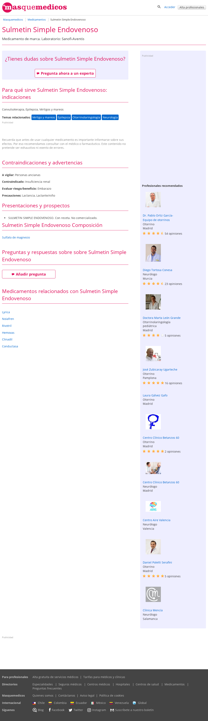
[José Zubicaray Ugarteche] (153, 360)
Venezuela (122, 703)
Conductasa (10, 346)
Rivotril (7, 326)
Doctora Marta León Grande (162, 318)
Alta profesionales (192, 7)
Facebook (58, 710)
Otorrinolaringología (86, 117)
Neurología (110, 117)
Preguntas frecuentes (47, 688)
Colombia (60, 703)
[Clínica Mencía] (153, 601)
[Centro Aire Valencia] (153, 511)
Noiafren (8, 319)
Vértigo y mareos (43, 117)
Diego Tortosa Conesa (157, 270)
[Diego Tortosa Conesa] (153, 261)
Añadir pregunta (31, 274)
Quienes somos (42, 695)
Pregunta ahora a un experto (67, 73)
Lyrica (6, 312)
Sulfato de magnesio (16, 237)
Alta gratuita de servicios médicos (55, 677)
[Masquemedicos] (34, 12)
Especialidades (42, 684)
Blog (41, 710)
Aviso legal (87, 695)
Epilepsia (64, 117)
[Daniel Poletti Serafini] (153, 553)
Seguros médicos (70, 684)
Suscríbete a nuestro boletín (134, 710)
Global (142, 703)
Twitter (78, 710)
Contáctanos (66, 695)
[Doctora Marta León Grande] (153, 308)
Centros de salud (147, 684)
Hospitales (123, 684)
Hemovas (8, 333)
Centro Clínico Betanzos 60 (161, 438)
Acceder (169, 7)
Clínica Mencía (153, 610)
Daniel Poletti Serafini (157, 562)
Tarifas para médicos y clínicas (104, 677)
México (101, 703)
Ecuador (81, 703)
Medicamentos (175, 684)
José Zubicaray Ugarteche (160, 369)
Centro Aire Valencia (156, 520)
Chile (41, 703)
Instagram (99, 710)
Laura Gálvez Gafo (155, 395)
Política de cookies (111, 695)
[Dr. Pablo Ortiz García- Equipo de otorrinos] (153, 206)
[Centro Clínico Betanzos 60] (153, 428)
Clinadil (7, 339)
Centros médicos (98, 684)
